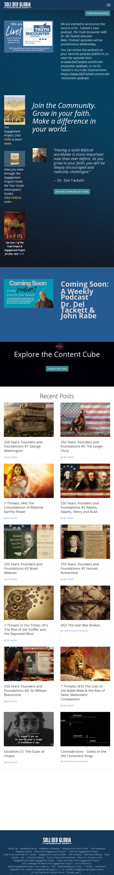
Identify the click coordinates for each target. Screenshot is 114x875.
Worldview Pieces (28, 848)
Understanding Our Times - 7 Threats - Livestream (81, 866)
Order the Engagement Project (83, 851)
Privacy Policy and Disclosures (61, 857)
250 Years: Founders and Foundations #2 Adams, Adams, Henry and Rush (80, 507)
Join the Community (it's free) (72, 191)
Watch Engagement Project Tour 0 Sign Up (28, 866)
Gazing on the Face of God (75, 848)
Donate (15, 857)
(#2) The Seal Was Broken (80, 625)
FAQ (53, 866)
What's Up (13, 848)
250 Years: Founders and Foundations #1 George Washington (23, 446)
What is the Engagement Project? (50, 851)
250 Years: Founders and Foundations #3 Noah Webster (23, 568)
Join (22, 857)
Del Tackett (12, 457)
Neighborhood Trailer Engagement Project (34, 860)
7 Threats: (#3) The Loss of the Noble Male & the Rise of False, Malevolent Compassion (83, 692)
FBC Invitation (75, 854)
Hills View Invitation (93, 854)
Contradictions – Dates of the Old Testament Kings (83, 753)
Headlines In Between (49, 848)
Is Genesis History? (35, 857)
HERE (21, 253)
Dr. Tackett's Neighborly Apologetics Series (83, 869)
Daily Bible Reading (97, 13)
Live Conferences (83, 863)
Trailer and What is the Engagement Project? (78, 860)
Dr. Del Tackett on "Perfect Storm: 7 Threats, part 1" (56, 872)
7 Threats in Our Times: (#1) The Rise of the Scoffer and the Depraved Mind (26, 629)
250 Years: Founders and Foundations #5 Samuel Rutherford (80, 568)
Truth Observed (97, 848)
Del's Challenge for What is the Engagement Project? (47, 863)
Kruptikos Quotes (23, 851)
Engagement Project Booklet (52, 854)
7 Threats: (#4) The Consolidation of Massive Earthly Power (23, 507)
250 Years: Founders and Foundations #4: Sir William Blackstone (25, 690)
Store (107, 854)
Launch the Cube (57, 368)
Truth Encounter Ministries (75, 630)
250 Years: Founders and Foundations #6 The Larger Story (82, 446)
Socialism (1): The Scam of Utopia (24, 753)
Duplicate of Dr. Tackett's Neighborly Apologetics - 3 (35, 869)
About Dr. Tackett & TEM (90, 857)
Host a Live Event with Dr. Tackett (20, 854)
